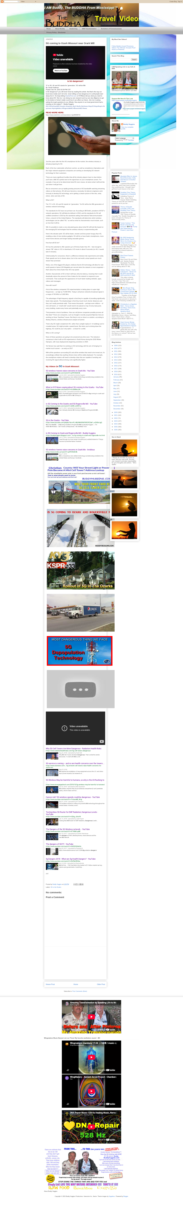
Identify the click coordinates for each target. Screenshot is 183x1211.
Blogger (125, 1196)
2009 (116, 345)
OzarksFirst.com (70, 96)
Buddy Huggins (129, 124)
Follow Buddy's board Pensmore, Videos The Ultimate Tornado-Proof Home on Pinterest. (123, 47)
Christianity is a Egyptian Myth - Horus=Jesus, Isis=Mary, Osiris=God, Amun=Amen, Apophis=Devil (128, 307)
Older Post (101, 984)
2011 (116, 351)
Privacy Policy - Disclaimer (56, 32)
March (115, 383)
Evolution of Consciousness (111, 29)
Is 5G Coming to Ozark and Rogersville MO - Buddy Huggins (71, 433)
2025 (116, 427)
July (114, 394)
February (116, 380)
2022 (116, 418)
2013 (116, 357)
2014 (116, 360)
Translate (131, 140)
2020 (116, 412)
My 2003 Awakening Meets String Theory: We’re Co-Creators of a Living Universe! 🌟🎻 (128, 240)
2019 (116, 374)
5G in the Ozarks (56, 887)
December (117, 409)
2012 (116, 354)
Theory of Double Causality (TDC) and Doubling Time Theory (127, 208)
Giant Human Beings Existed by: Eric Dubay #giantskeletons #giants (128, 324)
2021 (116, 415)
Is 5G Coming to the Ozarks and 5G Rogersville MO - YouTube (71, 404)
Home (48, 29)
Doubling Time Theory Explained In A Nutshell (128, 193)
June (115, 391)
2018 (116, 371)
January (116, 377)
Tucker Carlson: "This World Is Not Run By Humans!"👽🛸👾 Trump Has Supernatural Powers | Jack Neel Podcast (124, 227)
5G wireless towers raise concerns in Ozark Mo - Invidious (70, 450)
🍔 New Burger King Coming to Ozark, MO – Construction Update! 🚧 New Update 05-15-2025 (128, 290)
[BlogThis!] (76, 884)
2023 (116, 421)
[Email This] (74, 884)
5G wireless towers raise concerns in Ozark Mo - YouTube (70, 371)
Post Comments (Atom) (79, 991)
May (115, 388)
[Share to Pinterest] (82, 884)
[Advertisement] (75, 963)
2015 (116, 363)
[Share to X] (78, 884)
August (116, 397)
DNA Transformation (89, 29)
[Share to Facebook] (80, 884)
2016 (116, 366)
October (116, 403)
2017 (116, 368)
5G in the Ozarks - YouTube (57, 420)
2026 (116, 430)
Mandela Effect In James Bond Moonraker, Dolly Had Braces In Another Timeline (128, 178)
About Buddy (60, 29)
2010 (116, 348)
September (117, 400)
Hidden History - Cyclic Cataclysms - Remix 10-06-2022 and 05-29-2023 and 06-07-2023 (128, 272)
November (117, 406)
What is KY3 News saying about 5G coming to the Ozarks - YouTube (74, 387)
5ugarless (112, 1196)
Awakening (73, 29)
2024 (116, 424)
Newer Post (50, 984)
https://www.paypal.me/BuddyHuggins (124, 100)
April (115, 385)
